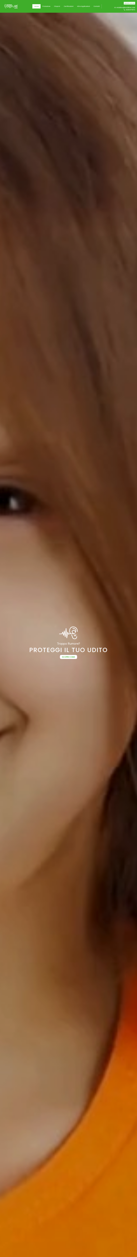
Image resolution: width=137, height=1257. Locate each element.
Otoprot (57, 6)
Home (36, 6)
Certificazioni (68, 6)
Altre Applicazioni (83, 6)
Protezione (46, 6)
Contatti (97, 6)
